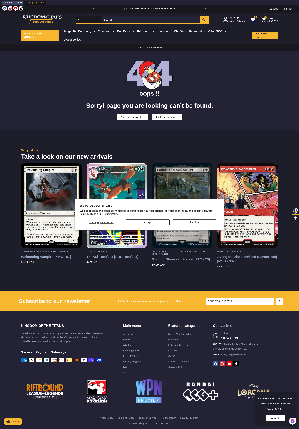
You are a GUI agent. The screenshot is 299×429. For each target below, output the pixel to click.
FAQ (125, 366)
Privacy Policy (106, 417)
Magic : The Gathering (180, 334)
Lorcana (172, 350)
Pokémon (173, 339)
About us (128, 334)
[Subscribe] (279, 301)
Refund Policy (130, 356)
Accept (148, 222)
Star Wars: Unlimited (179, 361)
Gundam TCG (175, 366)
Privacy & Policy (275, 409)
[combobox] (155, 19)
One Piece (173, 356)
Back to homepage (167, 117)
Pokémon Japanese (178, 345)
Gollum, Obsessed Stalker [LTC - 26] (181, 259)
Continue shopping (132, 117)
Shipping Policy (131, 350)
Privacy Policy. (110, 214)
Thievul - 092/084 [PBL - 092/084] (112, 257)
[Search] (204, 19)
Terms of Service (147, 417)
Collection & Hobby (13, 2)
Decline (194, 222)
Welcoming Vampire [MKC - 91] (46, 257)
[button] (205, 9)
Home (140, 47)
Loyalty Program (132, 361)
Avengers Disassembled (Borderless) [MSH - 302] (247, 259)
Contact (127, 372)
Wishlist (127, 345)
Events (126, 339)
